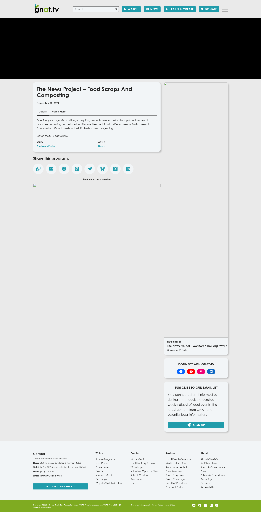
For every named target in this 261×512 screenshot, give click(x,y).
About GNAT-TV (209, 459)
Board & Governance (212, 467)
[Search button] (116, 9)
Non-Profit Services (176, 483)
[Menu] (225, 9)
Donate (211, 9)
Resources (136, 479)
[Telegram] (89, 169)
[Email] (51, 169)
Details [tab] (43, 111)
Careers (204, 483)
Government (102, 467)
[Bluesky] (102, 169)
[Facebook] (64, 169)
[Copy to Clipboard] (38, 169)
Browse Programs (105, 459)
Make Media (137, 459)
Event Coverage (175, 479)
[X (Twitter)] (115, 169)
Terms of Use (170, 505)
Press (203, 471)
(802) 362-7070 (46, 471)
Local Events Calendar (179, 459)
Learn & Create (181, 9)
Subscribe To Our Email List (60, 486)
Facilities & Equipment (143, 463)
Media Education (176, 463)
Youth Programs (175, 475)
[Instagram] (205, 505)
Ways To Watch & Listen (108, 483)
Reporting (206, 479)
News (154, 9)
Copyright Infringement (140, 505)
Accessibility (207, 487)
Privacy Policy (157, 505)
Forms (133, 483)
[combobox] (93, 9)
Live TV (99, 471)
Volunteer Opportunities (144, 471)
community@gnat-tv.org (51, 476)
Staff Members (208, 463)
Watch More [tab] (59, 111)
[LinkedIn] (128, 169)
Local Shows (102, 463)
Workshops (136, 467)
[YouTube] (193, 505)
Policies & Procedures (212, 475)
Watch (133, 9)
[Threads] (77, 169)
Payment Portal (174, 487)
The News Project (46, 146)
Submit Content (139, 475)
